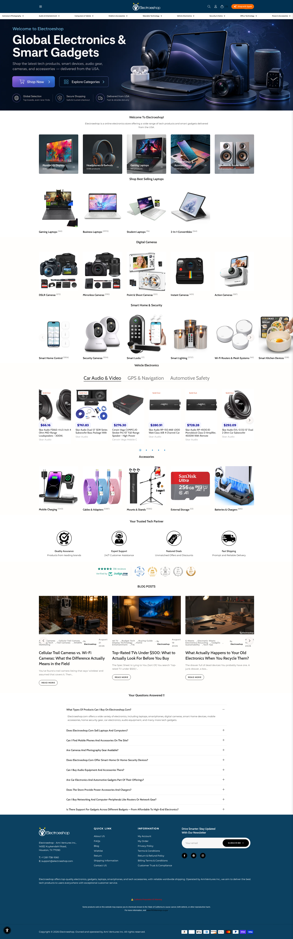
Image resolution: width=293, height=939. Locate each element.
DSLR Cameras (50, 294)
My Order (143, 841)
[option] (55, 418)
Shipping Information (106, 860)
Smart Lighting (182, 358)
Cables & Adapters (96, 509)
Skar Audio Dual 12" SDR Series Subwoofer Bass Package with (91, 431)
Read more (48, 683)
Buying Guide (145, 640)
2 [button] (146, 450)
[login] (215, 6)
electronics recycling (196, 642)
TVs (133, 644)
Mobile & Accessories (117, 16)
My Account (144, 836)
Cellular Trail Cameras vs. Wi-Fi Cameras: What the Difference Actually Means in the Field (72, 658)
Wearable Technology (151, 16)
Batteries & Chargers (228, 509)
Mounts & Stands (139, 509)
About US (99, 836)
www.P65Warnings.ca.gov (157, 910)
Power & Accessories (280, 16)
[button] (209, 6)
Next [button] (249, 420)
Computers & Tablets (83, 16)
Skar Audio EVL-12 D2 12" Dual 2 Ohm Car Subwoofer (237, 431)
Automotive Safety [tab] (190, 378)
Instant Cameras (182, 294)
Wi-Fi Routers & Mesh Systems (234, 358)
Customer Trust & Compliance (155, 865)
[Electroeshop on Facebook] (184, 855)
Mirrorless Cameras (96, 294)
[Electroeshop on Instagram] (203, 855)
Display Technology (122, 642)
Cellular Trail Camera (69, 640)
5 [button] (164, 450)
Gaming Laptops (50, 231)
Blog (96, 845)
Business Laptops (96, 231)
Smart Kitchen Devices (274, 358)
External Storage (182, 509)
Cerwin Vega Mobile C (124, 439)
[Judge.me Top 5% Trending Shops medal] (178, 571)
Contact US (100, 865)
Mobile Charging (51, 509)
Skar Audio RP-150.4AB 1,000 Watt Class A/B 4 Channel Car (164, 431)
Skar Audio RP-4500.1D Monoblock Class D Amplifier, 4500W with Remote (200, 432)
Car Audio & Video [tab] (102, 378)
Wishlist (98, 850)
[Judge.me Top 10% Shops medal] (191, 571)
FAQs (97, 841)
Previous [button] (43, 420)
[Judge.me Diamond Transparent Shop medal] (140, 571)
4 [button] (158, 450)
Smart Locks (135, 358)
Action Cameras (226, 294)
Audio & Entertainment (48, 16)
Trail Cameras (63, 642)
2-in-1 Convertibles (184, 231)
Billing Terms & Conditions (153, 860)
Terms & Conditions (149, 850)
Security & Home (216, 16)
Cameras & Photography (11, 16)
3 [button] (152, 450)
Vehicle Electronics (184, 16)
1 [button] (140, 450)
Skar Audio (45, 439)
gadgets (216, 642)
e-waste (189, 640)
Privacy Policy (145, 845)
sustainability (192, 644)
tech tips (208, 644)
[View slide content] (146, 62)
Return (98, 855)
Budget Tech (128, 640)
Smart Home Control (54, 358)
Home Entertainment (127, 643)
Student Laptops (138, 231)
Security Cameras (95, 358)
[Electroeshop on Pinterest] (193, 855)
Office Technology (247, 16)
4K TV (115, 640)
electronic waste (206, 640)
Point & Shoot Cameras (142, 294)
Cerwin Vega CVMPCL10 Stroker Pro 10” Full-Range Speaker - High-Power (125, 432)
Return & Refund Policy (151, 855)
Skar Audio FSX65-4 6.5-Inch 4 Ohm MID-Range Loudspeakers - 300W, (55, 432)
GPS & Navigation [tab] (146, 378)
